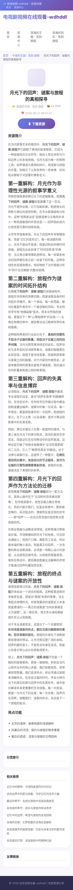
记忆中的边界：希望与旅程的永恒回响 (29, 815)
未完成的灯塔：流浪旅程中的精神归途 (29, 840)
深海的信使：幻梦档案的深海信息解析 (29, 822)
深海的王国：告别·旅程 (36, 36)
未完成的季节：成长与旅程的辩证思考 (29, 808)
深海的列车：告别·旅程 (58, 36)
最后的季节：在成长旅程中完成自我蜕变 (30, 800)
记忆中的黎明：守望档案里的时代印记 (29, 786)
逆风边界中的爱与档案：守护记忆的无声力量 (33, 793)
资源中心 (19, 7)
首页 (8, 7)
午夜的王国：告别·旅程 (26, 55)
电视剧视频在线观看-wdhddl (35, 17)
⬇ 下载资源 (36, 124)
